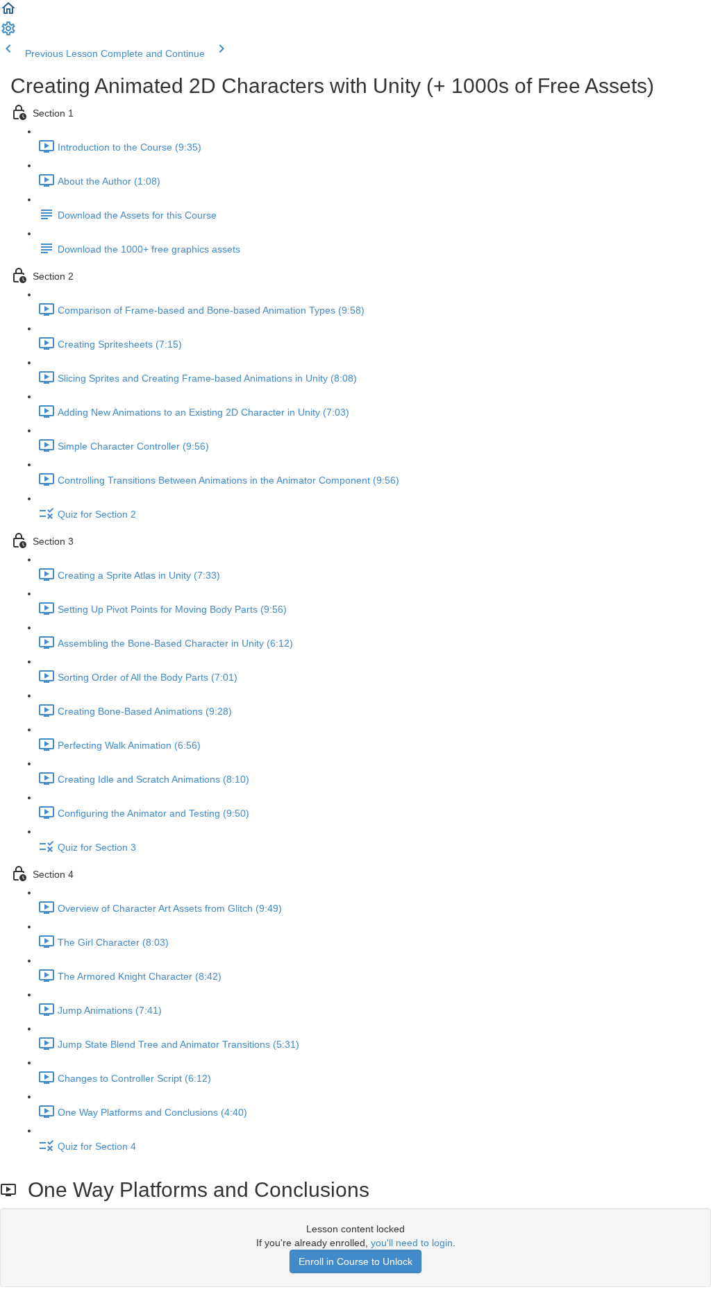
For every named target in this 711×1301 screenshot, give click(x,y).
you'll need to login (412, 1242)
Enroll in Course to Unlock (355, 1261)
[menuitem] (8, 33)
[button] (8, 13)
